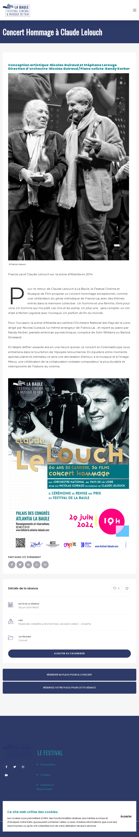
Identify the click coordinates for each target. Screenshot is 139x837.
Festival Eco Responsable (45, 787)
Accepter (126, 816)
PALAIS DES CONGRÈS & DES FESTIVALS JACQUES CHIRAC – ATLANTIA (54, 624)
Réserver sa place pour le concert (69, 674)
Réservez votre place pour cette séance (69, 687)
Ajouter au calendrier (69, 653)
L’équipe (45, 775)
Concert (22, 640)
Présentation (48, 764)
